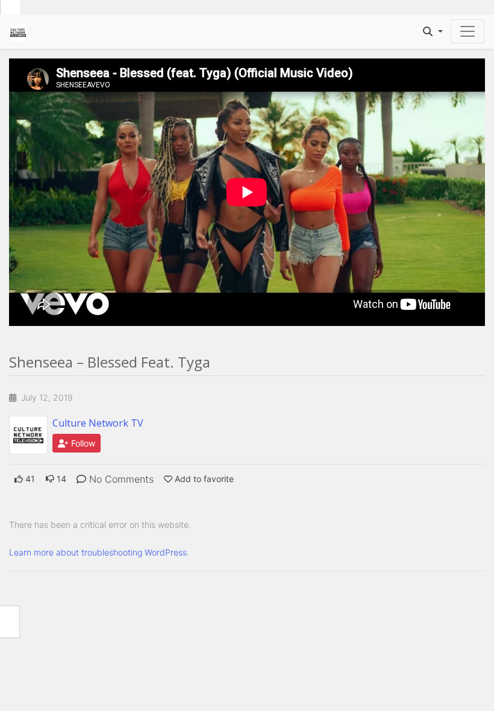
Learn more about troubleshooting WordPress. (99, 552)
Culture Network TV (97, 423)
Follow (82, 443)
